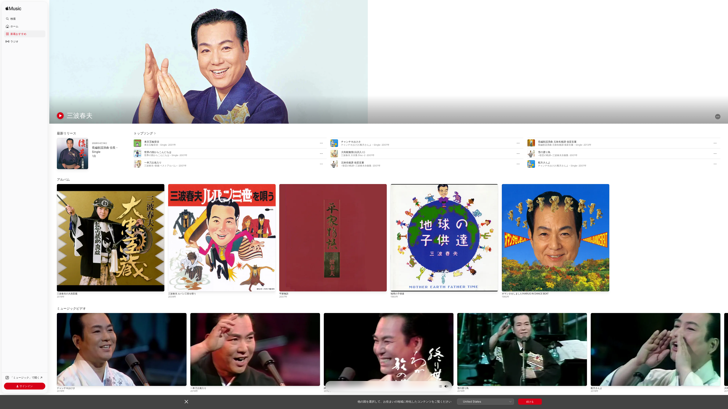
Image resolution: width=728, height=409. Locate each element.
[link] (145, 133)
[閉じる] (186, 401)
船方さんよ (544, 162)
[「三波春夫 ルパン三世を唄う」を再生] (173, 287)
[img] (13, 8)
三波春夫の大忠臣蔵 (68, 185)
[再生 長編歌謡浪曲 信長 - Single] (61, 164)
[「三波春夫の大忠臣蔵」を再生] (61, 287)
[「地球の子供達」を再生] (395, 287)
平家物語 (284, 185)
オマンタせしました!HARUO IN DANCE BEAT (527, 185)
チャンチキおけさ (351, 141)
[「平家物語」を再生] (284, 287)
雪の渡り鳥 (544, 152)
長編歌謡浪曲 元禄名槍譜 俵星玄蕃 (557, 141)
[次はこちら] (440, 386)
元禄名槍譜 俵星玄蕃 (352, 162)
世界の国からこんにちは (157, 152)
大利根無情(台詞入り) (353, 152)
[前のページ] (130, 153)
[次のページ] (724, 153)
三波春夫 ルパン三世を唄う (183, 185)
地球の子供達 (398, 185)
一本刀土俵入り (153, 162)
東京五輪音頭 (151, 141)
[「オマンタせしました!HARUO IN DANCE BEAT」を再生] (506, 287)
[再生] (60, 115)
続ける (530, 401)
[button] (24, 19)
